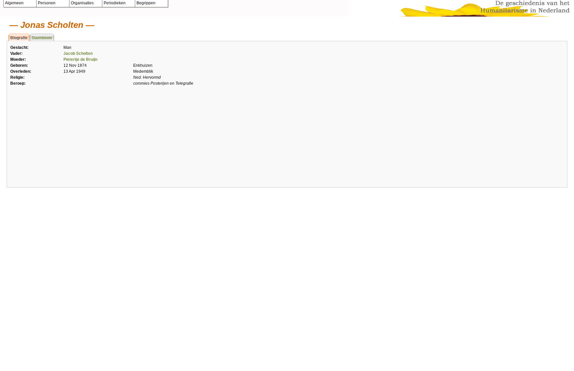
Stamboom (42, 38)
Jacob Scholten (78, 53)
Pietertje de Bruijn (80, 59)
